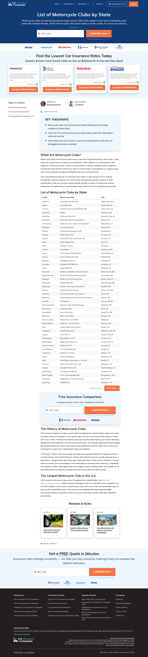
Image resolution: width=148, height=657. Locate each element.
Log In (133, 4)
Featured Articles (56, 595)
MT (82, 631)
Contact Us (120, 615)
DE (35, 631)
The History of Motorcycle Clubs (18, 111)
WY (28, 634)
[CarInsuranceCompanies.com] (17, 4)
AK (18, 631)
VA (15, 634)
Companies (68, 4)
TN (123, 631)
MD (64, 631)
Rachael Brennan (54, 105)
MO (79, 631)
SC (117, 631)
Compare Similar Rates (23, 89)
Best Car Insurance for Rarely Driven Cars (96, 619)
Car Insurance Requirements (59, 607)
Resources (82, 4)
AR (21, 631)
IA (53, 631)
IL (48, 631)
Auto (57, 4)
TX (126, 631)
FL (41, 631)
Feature (53, 543)
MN (73, 631)
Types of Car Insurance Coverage (61, 599)
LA (58, 631)
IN (50, 631)
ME (61, 631)
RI (115, 631)
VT (132, 631)
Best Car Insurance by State (25, 611)
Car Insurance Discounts (57, 603)
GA (43, 631)
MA (67, 631)
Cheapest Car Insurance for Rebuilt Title (96, 603)
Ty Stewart (79, 105)
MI (70, 631)
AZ (24, 631)
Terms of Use (106, 39)
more (11, 80)
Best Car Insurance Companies (26, 603)
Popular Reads (89, 595)
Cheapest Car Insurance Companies (28, 607)
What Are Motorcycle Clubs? (17, 107)
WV (22, 634)
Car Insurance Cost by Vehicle (25, 615)
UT (129, 631)
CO (29, 631)
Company (120, 595)
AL (15, 631)
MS (76, 631)
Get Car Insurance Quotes (58, 611)
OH (106, 631)
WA (103, 631)
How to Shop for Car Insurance (26, 599)
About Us (119, 599)
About (99, 4)
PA (112, 631)
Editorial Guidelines (123, 603)
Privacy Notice (121, 607)
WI (25, 634)
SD (120, 631)
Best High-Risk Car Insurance (93, 599)
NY (94, 631)
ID (46, 631)
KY (55, 631)
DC (38, 631)
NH (88, 631)
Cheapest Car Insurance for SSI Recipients (94, 608)
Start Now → (112, 388)
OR (109, 631)
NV (85, 631)
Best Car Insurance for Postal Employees (94, 613)
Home (45, 543)
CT (32, 631)
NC (97, 631)
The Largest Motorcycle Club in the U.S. (21, 116)
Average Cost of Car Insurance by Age (63, 615)
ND (99, 631)
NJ (91, 631)
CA (26, 631)
